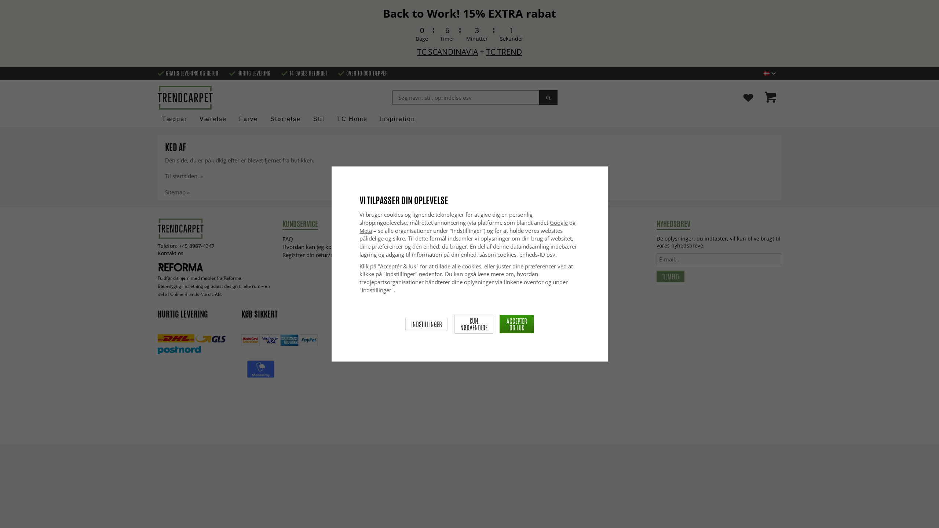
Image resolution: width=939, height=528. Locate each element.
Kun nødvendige (473, 324)
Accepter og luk (517, 324)
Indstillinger (426, 324)
